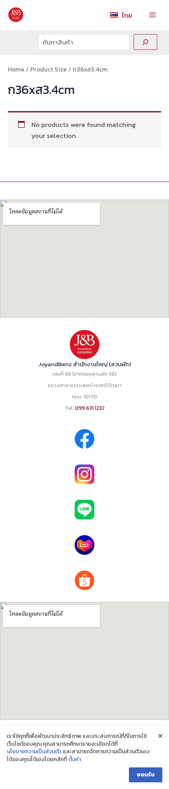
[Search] (145, 42)
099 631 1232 (90, 408)
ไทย (127, 15)
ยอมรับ (145, 775)
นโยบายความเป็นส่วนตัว (34, 752)
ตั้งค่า (74, 759)
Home (16, 69)
